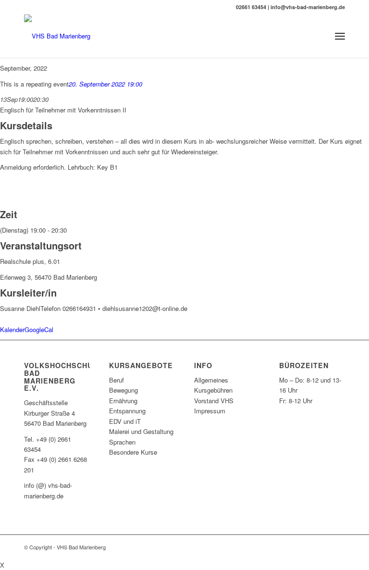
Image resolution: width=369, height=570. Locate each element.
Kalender (12, 329)
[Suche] (318, 36)
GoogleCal (39, 329)
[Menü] (340, 36)
